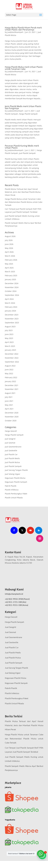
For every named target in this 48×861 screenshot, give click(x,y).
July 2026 (9, 240)
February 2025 (11, 275)
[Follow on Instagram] (39, 538)
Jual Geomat (10, 443)
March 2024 (10, 303)
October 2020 (10, 420)
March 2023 (10, 346)
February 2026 (11, 260)
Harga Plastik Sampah (28, 114)
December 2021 (11, 385)
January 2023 (10, 350)
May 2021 (9, 405)
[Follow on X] (22, 530)
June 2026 (9, 244)
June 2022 (9, 369)
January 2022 (10, 381)
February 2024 (11, 307)
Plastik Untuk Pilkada (14, 497)
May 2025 (9, 264)
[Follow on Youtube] (30, 530)
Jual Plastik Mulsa (12, 462)
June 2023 (9, 334)
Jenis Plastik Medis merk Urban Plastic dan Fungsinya (23, 107)
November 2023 (11, 318)
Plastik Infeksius (12, 489)
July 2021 (9, 397)
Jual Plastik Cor (11, 454)
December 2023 (11, 314)
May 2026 (9, 248)
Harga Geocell (11, 431)
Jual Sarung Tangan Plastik (16, 470)
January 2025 (10, 279)
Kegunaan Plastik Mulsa (15, 478)
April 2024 (9, 299)
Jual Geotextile (11, 450)
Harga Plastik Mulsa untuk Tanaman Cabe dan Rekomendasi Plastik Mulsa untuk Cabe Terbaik (23, 202)
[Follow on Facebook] (14, 530)
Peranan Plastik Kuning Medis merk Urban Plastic (22, 146)
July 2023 (9, 330)
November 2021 (11, 389)
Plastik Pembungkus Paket (16, 493)
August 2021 (10, 393)
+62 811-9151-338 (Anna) (16, 605)
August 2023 (10, 326)
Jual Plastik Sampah (27, 153)
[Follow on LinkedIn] (38, 530)
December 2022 (11, 354)
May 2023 (9, 338)
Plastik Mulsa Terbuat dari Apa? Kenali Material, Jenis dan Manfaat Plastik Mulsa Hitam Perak (22, 192)
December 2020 (11, 412)
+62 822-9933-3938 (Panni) (17, 599)
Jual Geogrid (10, 439)
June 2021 (9, 401)
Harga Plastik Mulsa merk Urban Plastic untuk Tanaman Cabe (24, 68)
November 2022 (11, 358)
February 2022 (11, 377)
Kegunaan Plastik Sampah (16, 482)
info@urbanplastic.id (14, 594)
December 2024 (11, 283)
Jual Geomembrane (13, 446)
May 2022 (9, 373)
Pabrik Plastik (10, 486)
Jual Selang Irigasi (12, 474)
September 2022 (12, 362)
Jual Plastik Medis (12, 458)
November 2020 (11, 416)
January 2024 (10, 311)
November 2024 (11, 287)
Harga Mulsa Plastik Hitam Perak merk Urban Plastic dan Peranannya (23, 28)
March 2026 (10, 256)
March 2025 (10, 271)
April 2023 (9, 342)
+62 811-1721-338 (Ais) (15, 602)
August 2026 (10, 236)
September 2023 (12, 322)
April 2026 (9, 252)
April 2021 (9, 409)
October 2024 (10, 291)
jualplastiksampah (15, 32)
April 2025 (9, 268)
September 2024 (12, 295)
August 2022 (10, 366)
